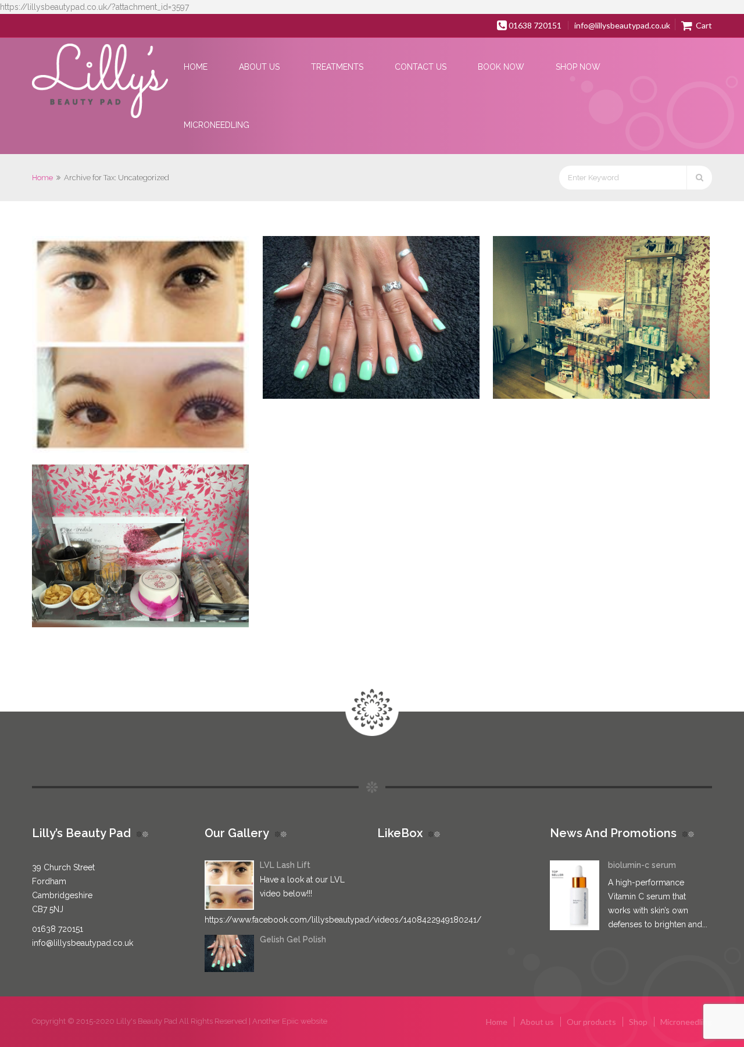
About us (259, 67)
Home (196, 67)
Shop (638, 1022)
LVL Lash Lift (175, 351)
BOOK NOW (501, 67)
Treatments (337, 67)
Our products (591, 1022)
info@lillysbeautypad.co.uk (622, 25)
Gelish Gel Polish (405, 324)
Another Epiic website (289, 1021)
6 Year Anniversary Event (175, 552)
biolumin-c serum (642, 865)
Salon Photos (636, 324)
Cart (703, 25)
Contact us (420, 67)
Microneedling (216, 125)
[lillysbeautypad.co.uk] (100, 82)
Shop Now (578, 67)
